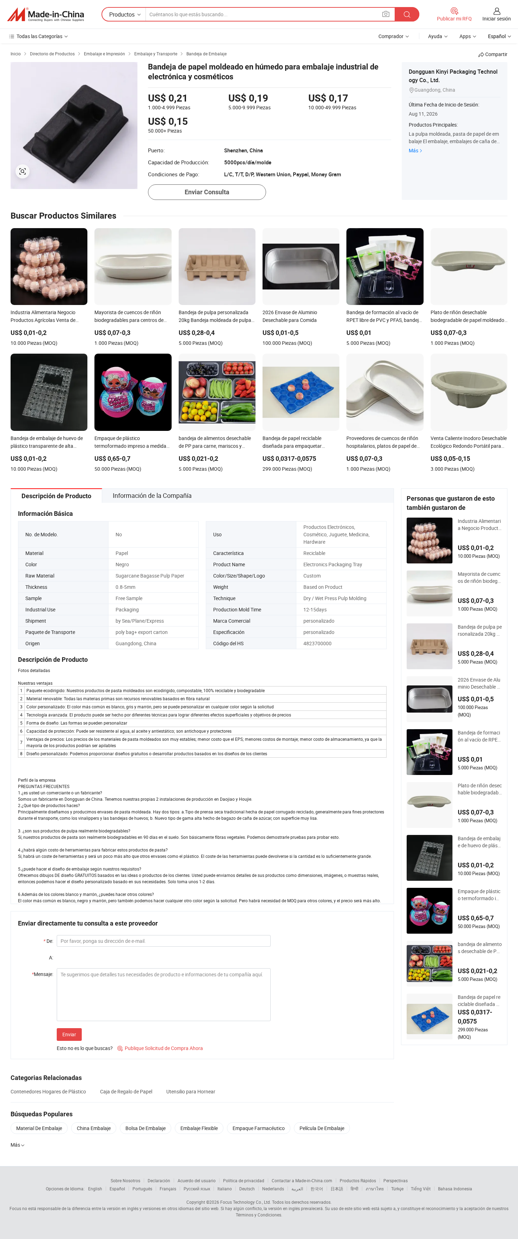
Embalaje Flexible (199, 1128)
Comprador (390, 36)
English (95, 1188)
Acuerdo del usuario (197, 1180)
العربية (297, 1188)
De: (48, 941)
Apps (465, 36)
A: (51, 957)
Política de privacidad (243, 1180)
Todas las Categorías (39, 36)
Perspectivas (395, 1180)
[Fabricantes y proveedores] (45, 14)
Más (413, 150)
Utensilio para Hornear (190, 1091)
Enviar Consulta (207, 192)
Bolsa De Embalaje (145, 1128)
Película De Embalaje (322, 1128)
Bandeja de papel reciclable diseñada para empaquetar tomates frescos (480, 1001)
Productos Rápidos (358, 1180)
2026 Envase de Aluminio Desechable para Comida (479, 683)
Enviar (69, 1034)
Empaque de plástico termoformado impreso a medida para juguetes (479, 895)
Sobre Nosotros (125, 1180)
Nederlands (273, 1188)
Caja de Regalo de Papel (126, 1091)
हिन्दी (354, 1188)
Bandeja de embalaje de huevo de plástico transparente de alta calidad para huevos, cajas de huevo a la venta (479, 842)
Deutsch (247, 1188)
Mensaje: (42, 974)
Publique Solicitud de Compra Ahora (160, 1048)
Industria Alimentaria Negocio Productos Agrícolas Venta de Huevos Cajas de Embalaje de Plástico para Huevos (479, 525)
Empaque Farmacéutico (259, 1128)
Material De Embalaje (39, 1128)
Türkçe (397, 1188)
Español (117, 1188)
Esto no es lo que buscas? (85, 1048)
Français (168, 1188)
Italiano (224, 1188)
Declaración (159, 1180)
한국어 (316, 1188)
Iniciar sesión (496, 18)
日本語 (337, 1188)
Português (142, 1188)
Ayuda (435, 36)
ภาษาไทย (375, 1188)
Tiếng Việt (421, 1188)
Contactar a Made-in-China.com (302, 1180)
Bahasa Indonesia (455, 1188)
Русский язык (197, 1188)
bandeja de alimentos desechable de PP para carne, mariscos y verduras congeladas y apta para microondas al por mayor (480, 948)
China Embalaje (94, 1128)
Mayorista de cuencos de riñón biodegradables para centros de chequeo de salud (479, 577)
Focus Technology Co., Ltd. (245, 1202)
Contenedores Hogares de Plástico (48, 1091)
